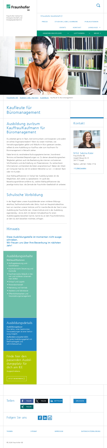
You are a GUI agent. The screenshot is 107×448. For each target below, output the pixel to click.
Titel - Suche (98, 5)
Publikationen (91, 22)
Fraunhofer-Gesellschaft (51, 16)
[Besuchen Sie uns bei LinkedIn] (45, 418)
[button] (26, 401)
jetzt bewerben (15, 379)
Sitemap (34, 431)
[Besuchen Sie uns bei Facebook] (40, 418)
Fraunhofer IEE (12, 98)
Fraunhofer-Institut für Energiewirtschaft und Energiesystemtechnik (15, 18)
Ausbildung (44, 98)
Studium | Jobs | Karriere (66, 22)
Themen (10, 431)
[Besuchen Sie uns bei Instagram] (50, 418)
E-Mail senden (80, 168)
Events (63, 27)
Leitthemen (79, 33)
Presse (45, 22)
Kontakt (77, 27)
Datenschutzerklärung (90, 431)
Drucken (80, 401)
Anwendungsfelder (52, 33)
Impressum (59, 431)
